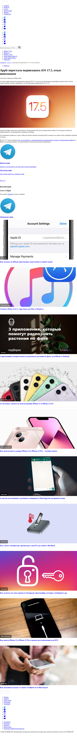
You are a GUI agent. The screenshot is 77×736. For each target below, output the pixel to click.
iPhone (2, 399)
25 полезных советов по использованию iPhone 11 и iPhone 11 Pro (26, 404)
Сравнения (7, 14)
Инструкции (8, 11)
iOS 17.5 (9, 62)
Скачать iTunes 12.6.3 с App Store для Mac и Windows (22, 309)
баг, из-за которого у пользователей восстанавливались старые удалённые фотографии (46, 140)
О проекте (7, 722)
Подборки (3, 352)
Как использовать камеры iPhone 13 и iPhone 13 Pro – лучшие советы (28, 451)
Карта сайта (7, 727)
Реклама (6, 725)
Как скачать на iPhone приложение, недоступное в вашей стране (26, 262)
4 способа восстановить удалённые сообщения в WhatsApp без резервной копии (32, 498)
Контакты (7, 723)
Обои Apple (7, 700)
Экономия (7, 704)
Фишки (6, 12)
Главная (6, 5)
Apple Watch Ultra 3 (10, 58)
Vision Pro (7, 59)
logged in (10, 194)
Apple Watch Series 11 (10, 56)
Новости (6, 7)
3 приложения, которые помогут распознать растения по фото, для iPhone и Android (34, 356)
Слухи (6, 9)
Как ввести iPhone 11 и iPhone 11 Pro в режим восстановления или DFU (29, 640)
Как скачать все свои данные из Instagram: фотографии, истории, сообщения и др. (33, 593)
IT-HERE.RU (3, 62)
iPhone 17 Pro (8, 54)
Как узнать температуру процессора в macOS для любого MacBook (27, 546)
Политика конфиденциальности (14, 728)
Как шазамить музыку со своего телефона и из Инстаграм (24, 687)
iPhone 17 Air (8, 51)
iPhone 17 (7, 53)
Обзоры (6, 699)
